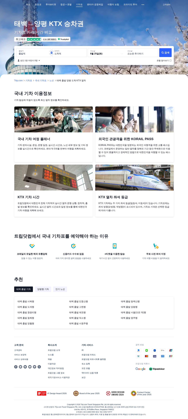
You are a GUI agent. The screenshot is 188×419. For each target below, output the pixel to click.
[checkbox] (163, 60)
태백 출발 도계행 (26, 307)
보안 (83, 377)
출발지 (21, 51)
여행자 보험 (113, 4)
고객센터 (18, 350)
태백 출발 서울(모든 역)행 (133, 312)
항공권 (38, 4)
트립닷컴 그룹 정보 (56, 373)
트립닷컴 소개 (54, 350)
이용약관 (52, 364)
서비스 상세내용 (21, 359)
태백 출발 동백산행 (130, 301)
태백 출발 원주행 (129, 318)
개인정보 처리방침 (56, 368)
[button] (143, 4)
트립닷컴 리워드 (89, 355)
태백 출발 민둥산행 (78, 301)
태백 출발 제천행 (77, 312)
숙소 (28, 4)
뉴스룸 (51, 355)
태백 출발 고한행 (77, 307)
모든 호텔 (86, 368)
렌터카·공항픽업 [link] (95, 4)
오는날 (129, 51)
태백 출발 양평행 (129, 307)
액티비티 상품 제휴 (90, 373)
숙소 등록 (86, 364)
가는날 (92, 51)
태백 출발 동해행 (26, 318)
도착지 (57, 51)
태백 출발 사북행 (26, 301)
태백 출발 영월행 (26, 323)
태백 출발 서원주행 (78, 323)
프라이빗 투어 (130, 4)
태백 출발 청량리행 (27, 312)
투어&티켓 (51, 4)
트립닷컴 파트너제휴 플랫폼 (94, 359)
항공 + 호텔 (66, 4)
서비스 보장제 (20, 355)
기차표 (79, 4)
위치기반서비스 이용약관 (59, 377)
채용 (50, 359)
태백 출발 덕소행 (77, 318)
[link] (166, 4)
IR (83, 350)
